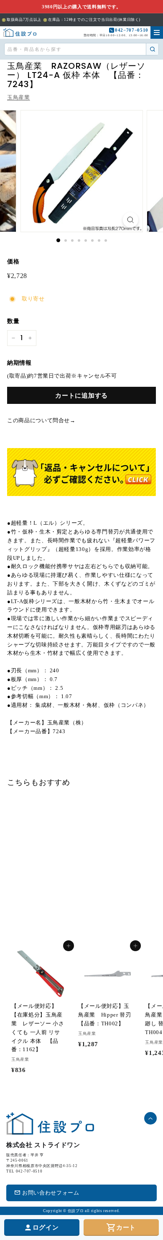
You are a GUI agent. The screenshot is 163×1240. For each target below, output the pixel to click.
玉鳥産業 (18, 97)
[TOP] (19, 32)
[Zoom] (130, 220)
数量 (13, 321)
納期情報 (19, 363)
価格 (13, 261)
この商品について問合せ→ (41, 420)
